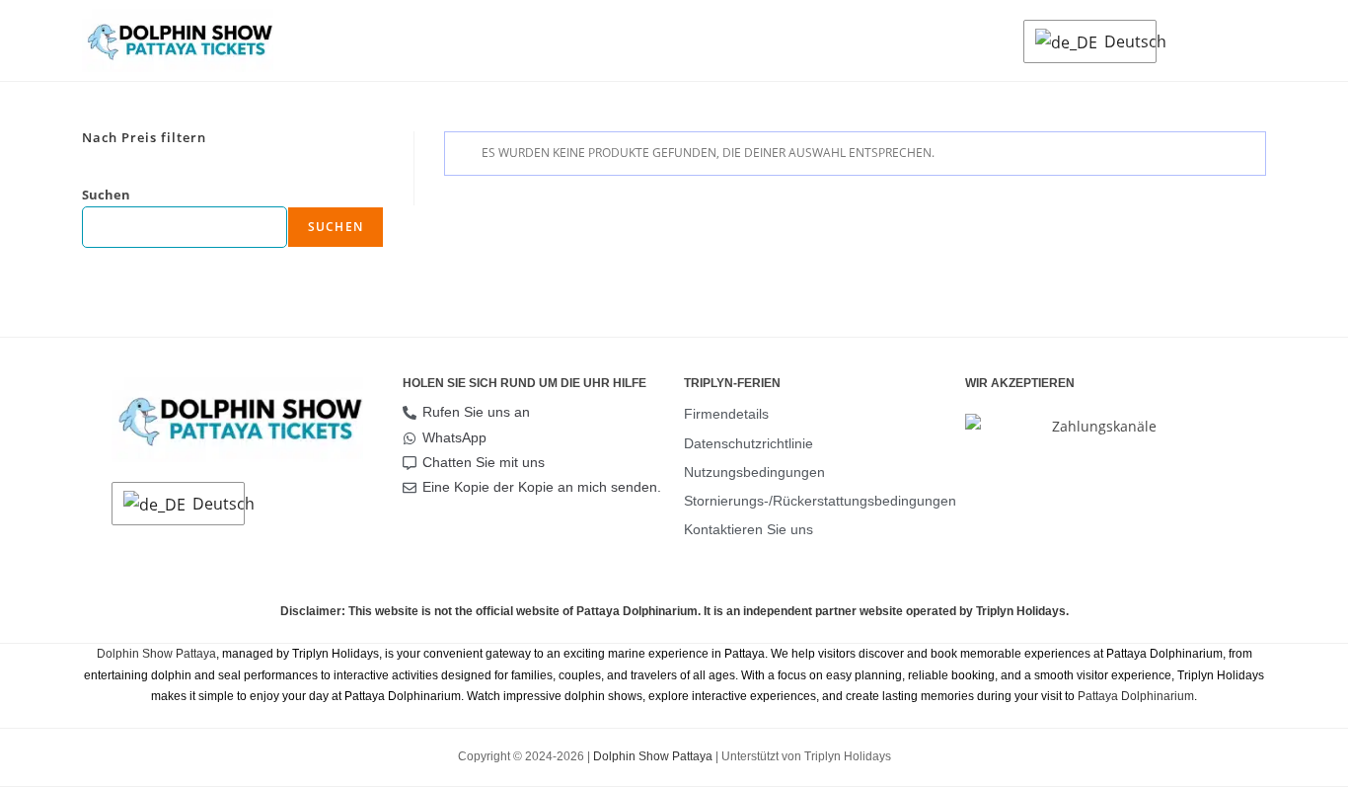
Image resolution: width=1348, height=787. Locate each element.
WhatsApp (454, 437)
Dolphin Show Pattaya (156, 654)
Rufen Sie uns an (476, 412)
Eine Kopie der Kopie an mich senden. (541, 487)
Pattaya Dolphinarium (1136, 696)
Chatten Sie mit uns (483, 462)
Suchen (106, 194)
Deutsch (1125, 41)
